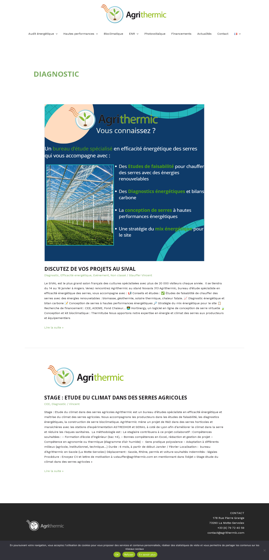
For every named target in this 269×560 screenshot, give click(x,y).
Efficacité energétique (75, 275)
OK (117, 554)
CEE (47, 404)
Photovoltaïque (154, 33)
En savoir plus (147, 554)
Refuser (129, 554)
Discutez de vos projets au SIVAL (90, 268)
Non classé (118, 275)
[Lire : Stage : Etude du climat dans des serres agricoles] (134, 377)
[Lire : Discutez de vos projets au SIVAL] (134, 182)
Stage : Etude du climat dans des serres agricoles (115, 397)
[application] (56, 33)
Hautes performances (78, 33)
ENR (132, 33)
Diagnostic (51, 275)
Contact (222, 33)
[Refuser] (264, 550)
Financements (181, 33)
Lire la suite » (53, 327)
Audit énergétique (41, 33)
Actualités (204, 33)
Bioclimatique (113, 33)
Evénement (101, 275)
